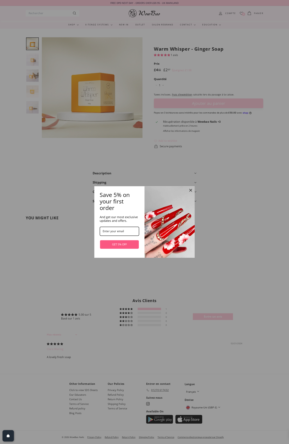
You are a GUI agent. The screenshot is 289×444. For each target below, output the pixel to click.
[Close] (191, 190)
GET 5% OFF (119, 244)
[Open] (8, 435)
